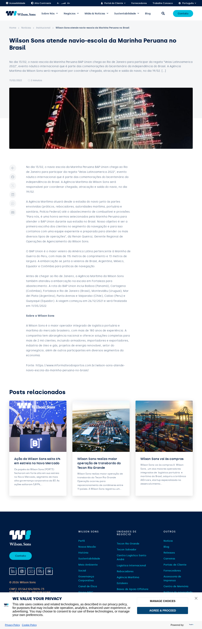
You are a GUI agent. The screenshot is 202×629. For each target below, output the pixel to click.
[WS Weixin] (40, 571)
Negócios (70, 13)
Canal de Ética (87, 586)
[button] (196, 598)
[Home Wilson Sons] (21, 13)
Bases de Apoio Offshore (132, 589)
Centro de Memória (176, 586)
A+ (68, 3)
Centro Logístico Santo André (131, 557)
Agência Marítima (128, 577)
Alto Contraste (43, 3)
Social (82, 570)
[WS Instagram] (21, 571)
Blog (148, 13)
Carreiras (169, 558)
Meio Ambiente (88, 564)
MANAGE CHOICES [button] (162, 601)
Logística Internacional (131, 565)
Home (12, 27)
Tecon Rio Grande (128, 543)
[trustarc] (191, 625)
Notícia (168, 540)
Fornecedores (139, 3)
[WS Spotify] (49, 571)
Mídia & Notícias (95, 13)
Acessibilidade (17, 3)
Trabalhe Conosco (163, 3)
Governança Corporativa (86, 578)
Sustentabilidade (125, 13)
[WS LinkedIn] (12, 571)
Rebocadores (125, 571)
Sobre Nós (48, 13)
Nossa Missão (87, 546)
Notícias (26, 27)
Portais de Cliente (175, 564)
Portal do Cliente (113, 3)
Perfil (81, 540)
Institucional (43, 27)
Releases (169, 552)
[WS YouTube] (31, 571)
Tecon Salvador (126, 549)
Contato (183, 13)
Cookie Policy (29, 625)
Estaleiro (122, 583)
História (83, 552)
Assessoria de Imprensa (172, 578)
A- (58, 3)
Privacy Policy (12, 625)
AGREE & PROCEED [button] (162, 610)
